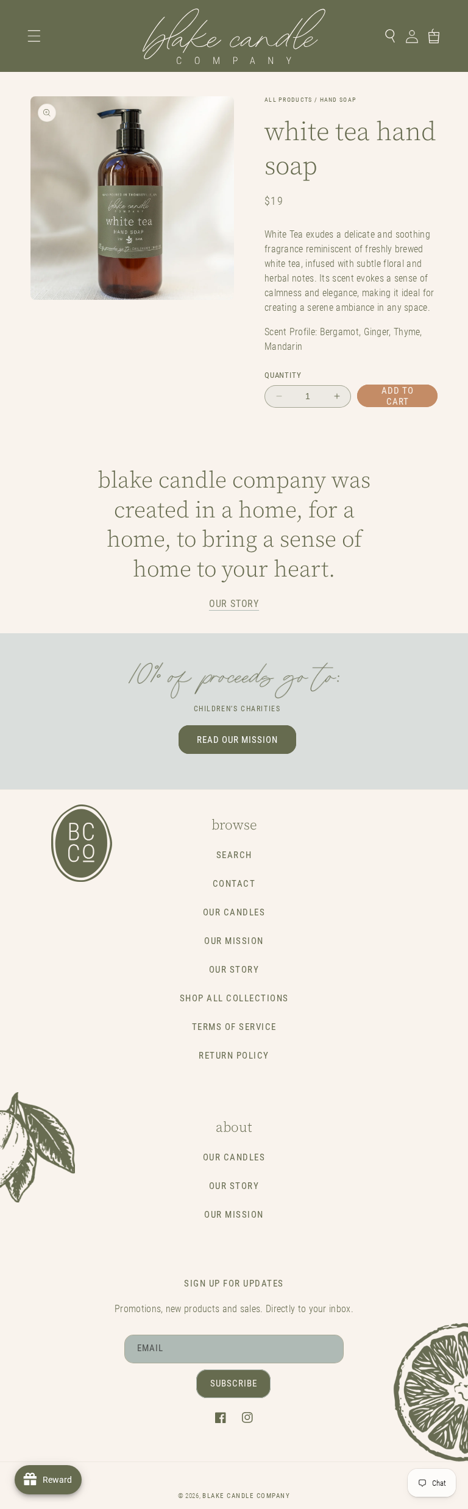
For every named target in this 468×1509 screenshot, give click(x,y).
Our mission (234, 1214)
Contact (234, 883)
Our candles (234, 1157)
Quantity (282, 375)
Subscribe (233, 1383)
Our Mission (234, 941)
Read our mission (237, 739)
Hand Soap (338, 99)
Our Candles (234, 912)
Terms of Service (234, 1026)
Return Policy (234, 1055)
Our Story (234, 969)
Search (234, 855)
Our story (234, 603)
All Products (288, 99)
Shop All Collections (234, 998)
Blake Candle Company (246, 1496)
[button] (34, 36)
